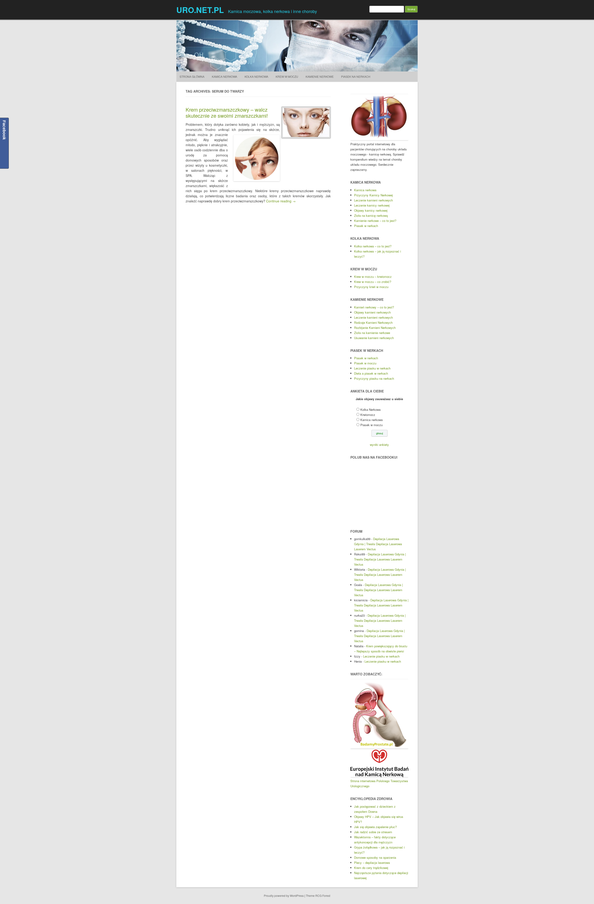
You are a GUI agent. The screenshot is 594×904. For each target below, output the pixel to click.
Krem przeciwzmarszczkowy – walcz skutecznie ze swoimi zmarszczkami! (227, 112)
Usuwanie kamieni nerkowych (374, 338)
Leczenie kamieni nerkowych (373, 200)
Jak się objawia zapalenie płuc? (375, 827)
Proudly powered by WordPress (284, 896)
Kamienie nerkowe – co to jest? (375, 220)
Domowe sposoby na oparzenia (375, 857)
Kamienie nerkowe (320, 76)
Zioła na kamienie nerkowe (372, 332)
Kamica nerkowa (365, 190)
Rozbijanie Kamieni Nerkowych (375, 327)
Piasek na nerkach (355, 76)
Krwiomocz (367, 414)
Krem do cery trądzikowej (371, 867)
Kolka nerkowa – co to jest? (372, 246)
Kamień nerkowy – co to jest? (374, 307)
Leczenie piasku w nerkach (372, 368)
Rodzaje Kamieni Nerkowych (373, 322)
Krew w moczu (287, 76)
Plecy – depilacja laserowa (372, 862)
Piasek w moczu (365, 363)
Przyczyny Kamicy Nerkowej (373, 195)
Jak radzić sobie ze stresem (373, 832)
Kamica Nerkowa (224, 76)
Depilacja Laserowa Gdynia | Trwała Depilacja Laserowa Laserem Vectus (378, 544)
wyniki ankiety (379, 444)
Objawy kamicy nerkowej (370, 210)
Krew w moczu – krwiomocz (373, 276)
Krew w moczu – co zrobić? (372, 281)
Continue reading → (281, 201)
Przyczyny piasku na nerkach (374, 378)
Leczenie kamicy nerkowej (372, 205)
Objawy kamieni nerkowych (372, 312)
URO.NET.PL (200, 9)
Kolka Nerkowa (256, 76)
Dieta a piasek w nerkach (371, 373)
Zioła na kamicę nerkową (371, 215)
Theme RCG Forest (318, 896)
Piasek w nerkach (366, 226)
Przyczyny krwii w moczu (371, 287)
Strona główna (192, 76)
